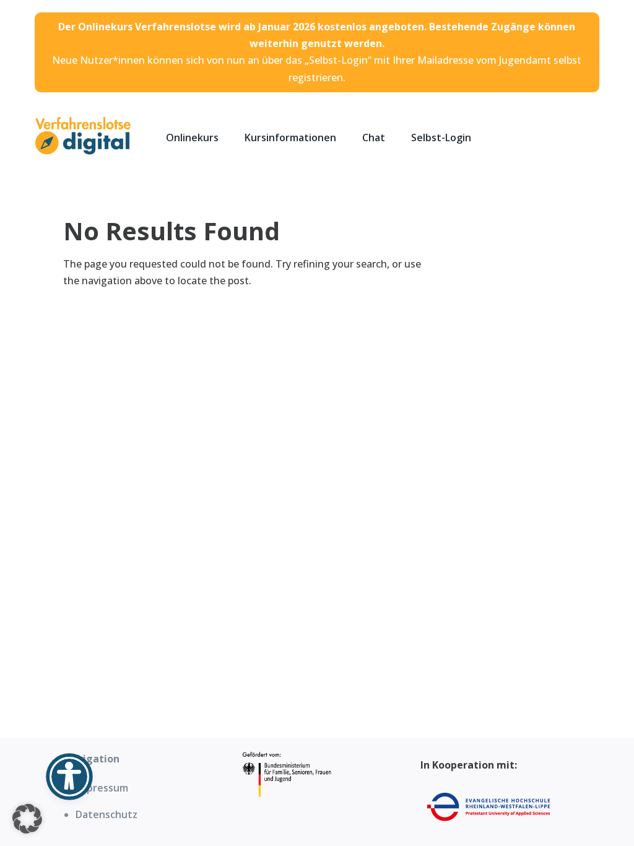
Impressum (102, 788)
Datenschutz (106, 814)
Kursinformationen (290, 137)
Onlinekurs (192, 137)
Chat (373, 137)
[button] (27, 818)
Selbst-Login (441, 137)
